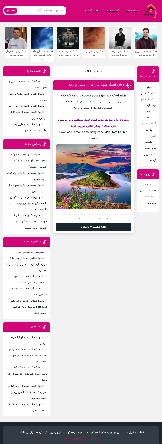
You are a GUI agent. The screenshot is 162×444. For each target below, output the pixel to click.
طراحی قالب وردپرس (85, 438)
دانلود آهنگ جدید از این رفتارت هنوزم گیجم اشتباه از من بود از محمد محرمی (27, 392)
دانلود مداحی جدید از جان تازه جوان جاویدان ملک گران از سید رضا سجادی (26, 264)
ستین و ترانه (93, 71)
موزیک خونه (84, 102)
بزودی (149, 111)
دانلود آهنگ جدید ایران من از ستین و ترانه (96, 85)
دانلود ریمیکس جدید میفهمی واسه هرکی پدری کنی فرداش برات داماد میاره (28, 203)
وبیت (67, 438)
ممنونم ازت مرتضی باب (30, 252)
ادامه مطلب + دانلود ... (93, 227)
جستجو (10, 10)
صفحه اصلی (131, 11)
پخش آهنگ (92, 11)
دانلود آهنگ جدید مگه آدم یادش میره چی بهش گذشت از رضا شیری (27, 374)
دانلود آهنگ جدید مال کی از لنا (26, 106)
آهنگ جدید (112, 11)
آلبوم (150, 87)
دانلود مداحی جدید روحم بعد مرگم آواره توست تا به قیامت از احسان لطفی (28, 307)
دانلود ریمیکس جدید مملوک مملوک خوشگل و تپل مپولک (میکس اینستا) (29, 161)
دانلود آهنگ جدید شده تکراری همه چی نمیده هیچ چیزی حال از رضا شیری (28, 356)
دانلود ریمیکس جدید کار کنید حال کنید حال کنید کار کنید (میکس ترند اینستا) (28, 222)
